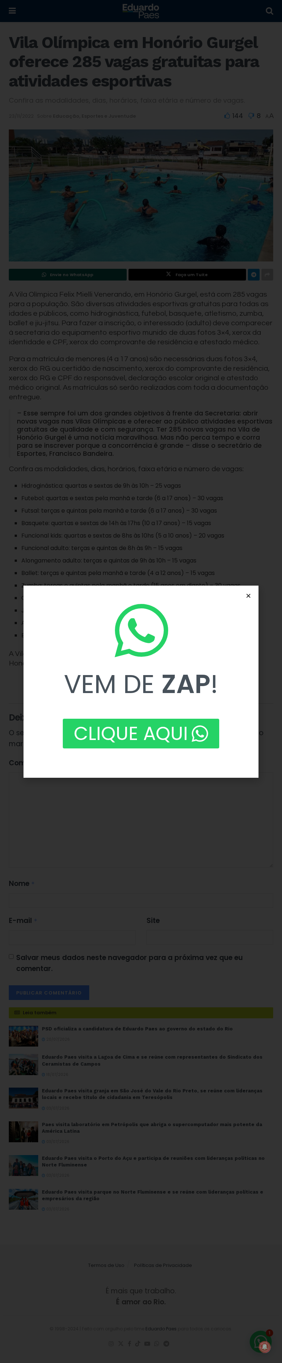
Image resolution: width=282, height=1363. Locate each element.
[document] (141, 681)
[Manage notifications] (265, 1347)
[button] (248, 595)
